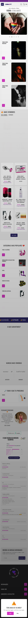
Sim (10, 613)
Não (18, 613)
